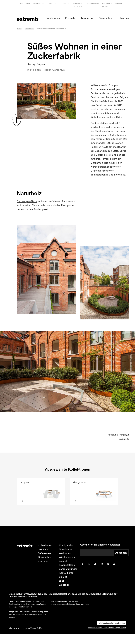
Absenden (121, 552)
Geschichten (106, 18)
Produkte (70, 18)
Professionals (38, 3)
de (126, 5)
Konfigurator (25, 3)
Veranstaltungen (68, 568)
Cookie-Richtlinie (37, 628)
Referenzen (87, 18)
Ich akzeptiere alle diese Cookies (112, 623)
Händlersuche (64, 3)
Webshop (118, 3)
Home (19, 28)
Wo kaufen (65, 553)
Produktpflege (93, 3)
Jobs (61, 580)
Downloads (51, 3)
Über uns (124, 18)
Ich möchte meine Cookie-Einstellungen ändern (107, 627)
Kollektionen (53, 18)
